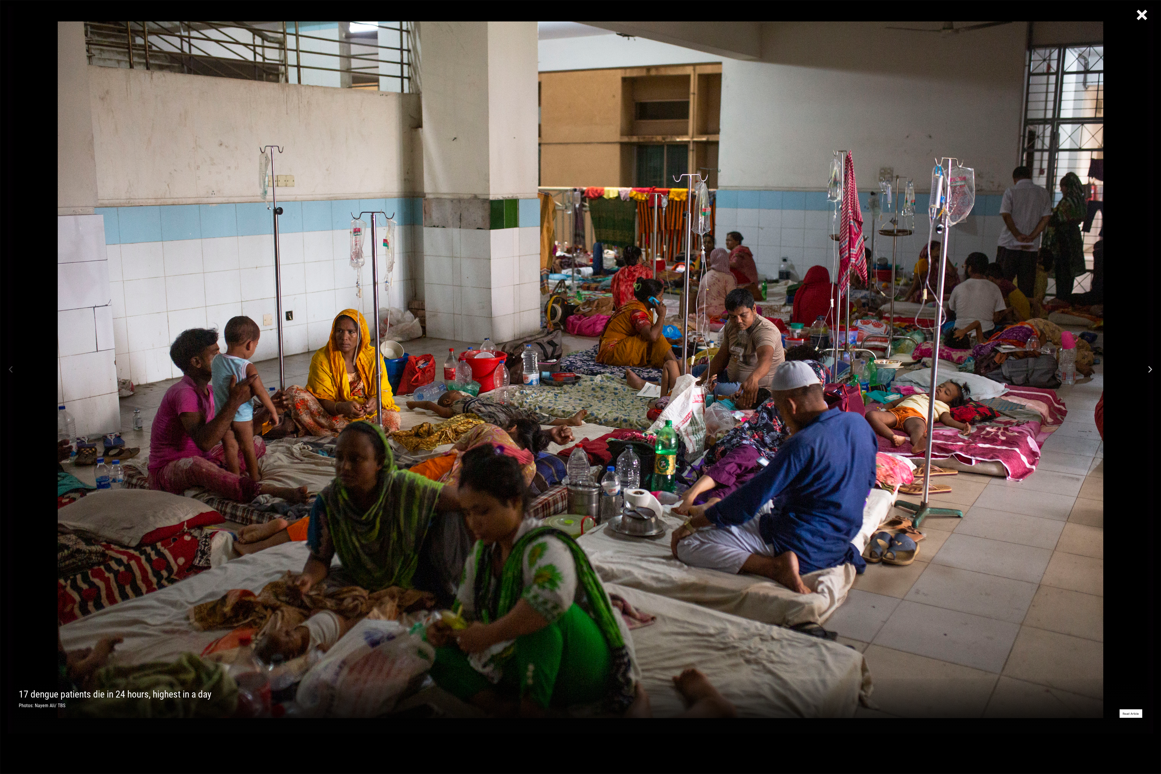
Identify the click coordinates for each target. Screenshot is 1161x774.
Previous (11, 370)
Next (1150, 370)
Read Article (1131, 713)
